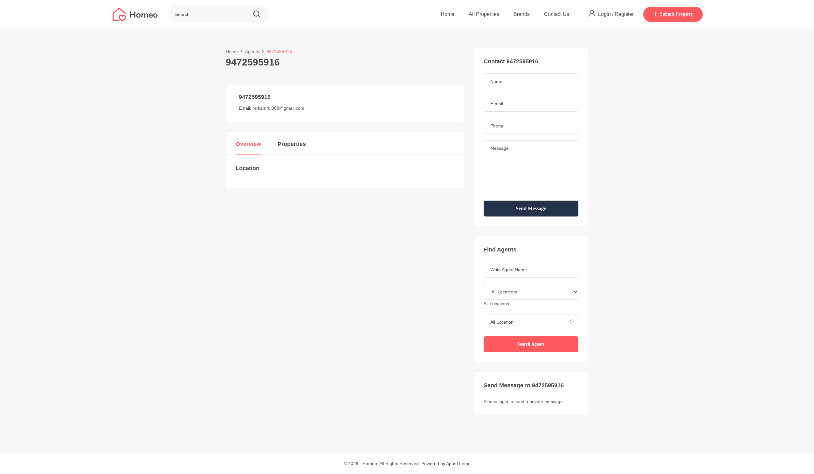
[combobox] (496, 303)
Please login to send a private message (523, 401)
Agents (252, 51)
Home (447, 14)
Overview (248, 144)
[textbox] (496, 303)
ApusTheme (458, 463)
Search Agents (530, 344)
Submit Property (676, 14)
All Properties (484, 14)
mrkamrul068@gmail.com (278, 108)
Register (624, 14)
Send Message (531, 208)
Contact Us (556, 14)
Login (605, 14)
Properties (292, 144)
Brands (522, 14)
